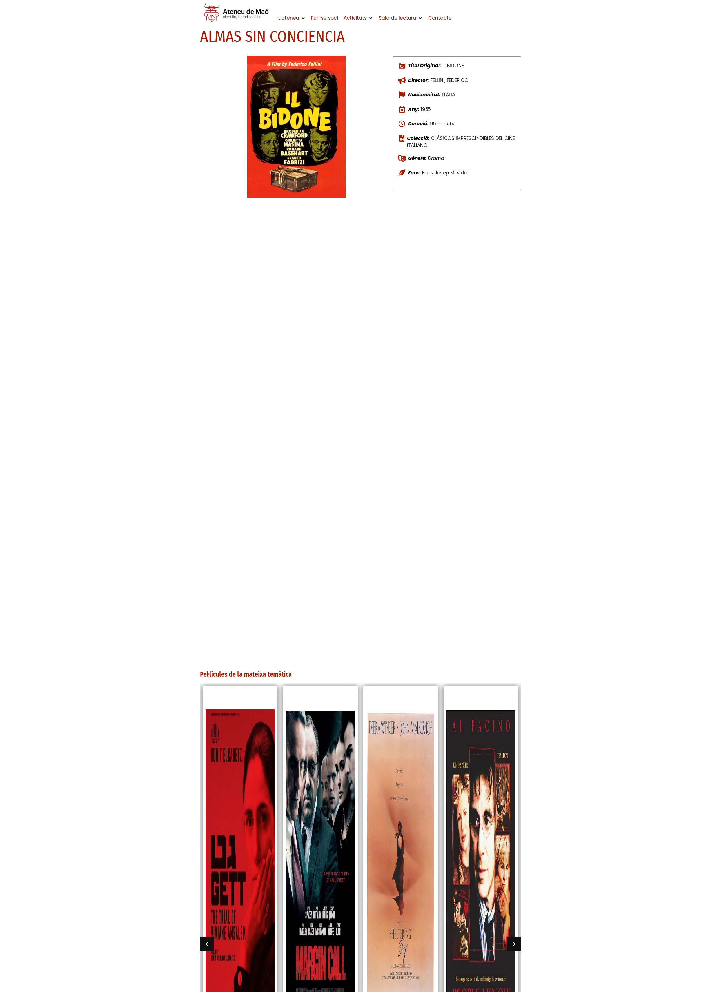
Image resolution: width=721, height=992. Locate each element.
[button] (291, 18)
